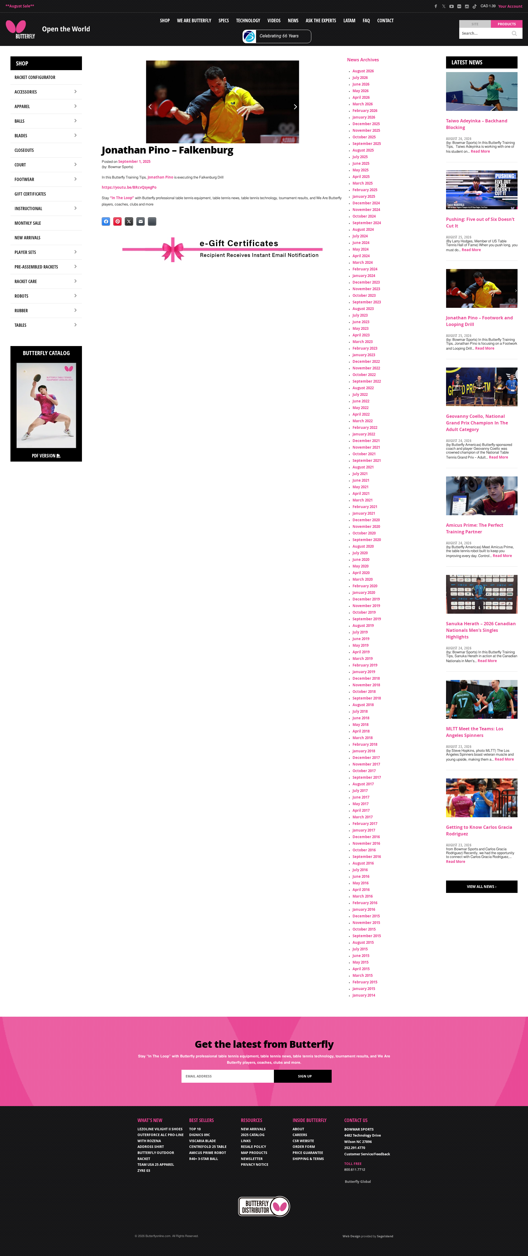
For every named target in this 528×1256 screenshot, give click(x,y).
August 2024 (363, 229)
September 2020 (367, 539)
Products (507, 24)
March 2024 (363, 262)
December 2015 (366, 916)
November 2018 (366, 684)
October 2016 (364, 850)
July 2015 (360, 949)
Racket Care (26, 281)
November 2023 (366, 288)
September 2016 (367, 856)
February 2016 (365, 902)
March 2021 (363, 500)
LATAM (349, 20)
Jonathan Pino (160, 177)
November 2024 (366, 209)
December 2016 (366, 836)
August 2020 (363, 546)
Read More (480, 151)
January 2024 (364, 275)
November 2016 (366, 843)
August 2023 (363, 308)
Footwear (24, 179)
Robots (21, 296)
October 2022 (364, 374)
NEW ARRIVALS (253, 1129)
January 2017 (364, 830)
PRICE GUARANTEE (308, 1152)
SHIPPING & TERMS (308, 1158)
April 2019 (361, 651)
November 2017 (366, 764)
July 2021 (360, 473)
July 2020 (360, 552)
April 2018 (361, 731)
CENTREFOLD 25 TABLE (208, 1146)
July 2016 (360, 869)
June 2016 (361, 876)
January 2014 (364, 995)
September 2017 (367, 777)
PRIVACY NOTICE (254, 1164)
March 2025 (363, 183)
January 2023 (364, 354)
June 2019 (361, 638)
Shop (165, 20)
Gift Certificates (30, 194)
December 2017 (366, 757)
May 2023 (361, 328)
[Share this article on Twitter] (129, 221)
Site (475, 24)
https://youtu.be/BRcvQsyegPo (129, 187)
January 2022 (364, 434)
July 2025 (360, 156)
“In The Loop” (122, 197)
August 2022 (363, 387)
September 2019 (367, 618)
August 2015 (363, 942)
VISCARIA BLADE (202, 1141)
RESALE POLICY (253, 1146)
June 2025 (361, 163)
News (293, 20)
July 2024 (360, 236)
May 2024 (361, 249)
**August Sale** (20, 6)
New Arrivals (27, 238)
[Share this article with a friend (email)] (140, 221)
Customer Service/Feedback (367, 1154)
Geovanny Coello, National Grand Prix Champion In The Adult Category (477, 422)
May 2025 (361, 170)
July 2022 (360, 394)
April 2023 (361, 335)
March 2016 (363, 896)
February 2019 (365, 665)
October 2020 (364, 533)
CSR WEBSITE (303, 1141)
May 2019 (361, 645)
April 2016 (361, 889)
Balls (19, 121)
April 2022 (361, 414)
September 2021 (367, 460)
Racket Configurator (35, 77)
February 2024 (365, 269)
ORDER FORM (304, 1146)
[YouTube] (451, 6)
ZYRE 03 (144, 1170)
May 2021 (361, 486)
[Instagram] (466, 6)
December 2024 (366, 203)
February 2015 (365, 982)
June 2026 (361, 84)
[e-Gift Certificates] (222, 249)
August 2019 (363, 625)
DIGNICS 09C (199, 1134)
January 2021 (364, 513)
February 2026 (365, 110)
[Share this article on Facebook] (106, 221)
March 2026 (363, 104)
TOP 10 (195, 1129)
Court (20, 165)
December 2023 (366, 282)
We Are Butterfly (194, 20)
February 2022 (365, 427)
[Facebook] (436, 6)
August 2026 (363, 70)
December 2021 (366, 440)
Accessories (26, 92)
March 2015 (363, 975)
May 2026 (361, 90)
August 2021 (363, 467)
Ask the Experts (321, 20)
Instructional (28, 208)
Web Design (351, 1236)
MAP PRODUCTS (254, 1152)
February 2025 (365, 189)
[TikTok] (474, 6)
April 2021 (361, 493)
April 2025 (361, 176)
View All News (480, 886)
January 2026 (364, 117)
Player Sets (25, 252)
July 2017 (360, 790)
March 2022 (363, 420)
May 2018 (361, 724)
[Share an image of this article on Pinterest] (117, 221)
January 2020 (364, 592)
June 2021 (361, 480)
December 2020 (366, 519)
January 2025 (364, 196)
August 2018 (363, 704)
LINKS (246, 1141)
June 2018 (361, 717)
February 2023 (365, 348)
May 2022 (361, 407)
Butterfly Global (358, 1181)
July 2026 (360, 77)
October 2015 (364, 929)
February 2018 (365, 744)
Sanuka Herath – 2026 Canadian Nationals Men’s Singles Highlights (481, 630)
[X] (443, 6)
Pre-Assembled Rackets (36, 267)
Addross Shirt (151, 1146)
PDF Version (44, 456)
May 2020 (361, 566)
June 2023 (361, 321)
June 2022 (361, 401)
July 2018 (360, 711)
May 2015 (361, 962)
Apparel (22, 106)
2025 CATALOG (253, 1134)
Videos (274, 20)
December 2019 (366, 599)
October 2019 (364, 612)
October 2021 (364, 453)
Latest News (467, 62)
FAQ (366, 20)
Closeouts (24, 150)
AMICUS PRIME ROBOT (207, 1152)
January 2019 (364, 671)
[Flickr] (459, 6)
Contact (385, 20)
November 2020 (366, 526)
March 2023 (363, 341)
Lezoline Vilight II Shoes (160, 1129)
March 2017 (363, 817)
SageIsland (385, 1236)
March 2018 (363, 737)
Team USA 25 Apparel (156, 1164)
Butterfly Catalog (46, 353)
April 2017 (361, 810)
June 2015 (361, 955)
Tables (20, 325)
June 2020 (361, 559)
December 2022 (366, 361)
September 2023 (367, 302)
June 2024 (361, 242)
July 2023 (360, 315)
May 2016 (361, 883)
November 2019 (366, 605)
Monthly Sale (28, 223)
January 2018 (364, 750)
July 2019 (360, 632)
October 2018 (364, 691)
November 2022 (366, 368)
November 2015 (366, 922)
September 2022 (367, 381)
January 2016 (364, 909)
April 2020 (361, 572)
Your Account (510, 6)
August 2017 (363, 783)
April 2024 (361, 255)
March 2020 (363, 579)
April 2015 (361, 968)
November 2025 (366, 130)
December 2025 (366, 123)
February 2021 (365, 506)
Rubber (21, 311)
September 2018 (367, 698)
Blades (21, 136)
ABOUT (298, 1129)
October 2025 (364, 137)
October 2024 (364, 216)
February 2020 (365, 585)
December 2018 (366, 678)
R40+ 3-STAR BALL (203, 1158)
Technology (248, 20)
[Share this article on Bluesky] (152, 221)
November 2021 (366, 447)
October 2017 (364, 770)
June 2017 (361, 797)
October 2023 (364, 295)
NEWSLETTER (252, 1158)
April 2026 (361, 97)
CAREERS (300, 1134)
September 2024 (367, 222)
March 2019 (363, 658)
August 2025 (363, 150)
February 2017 (365, 823)
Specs (224, 20)
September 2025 (367, 143)
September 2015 (367, 935)
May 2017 (361, 803)
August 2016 (363, 863)
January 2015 (364, 988)
